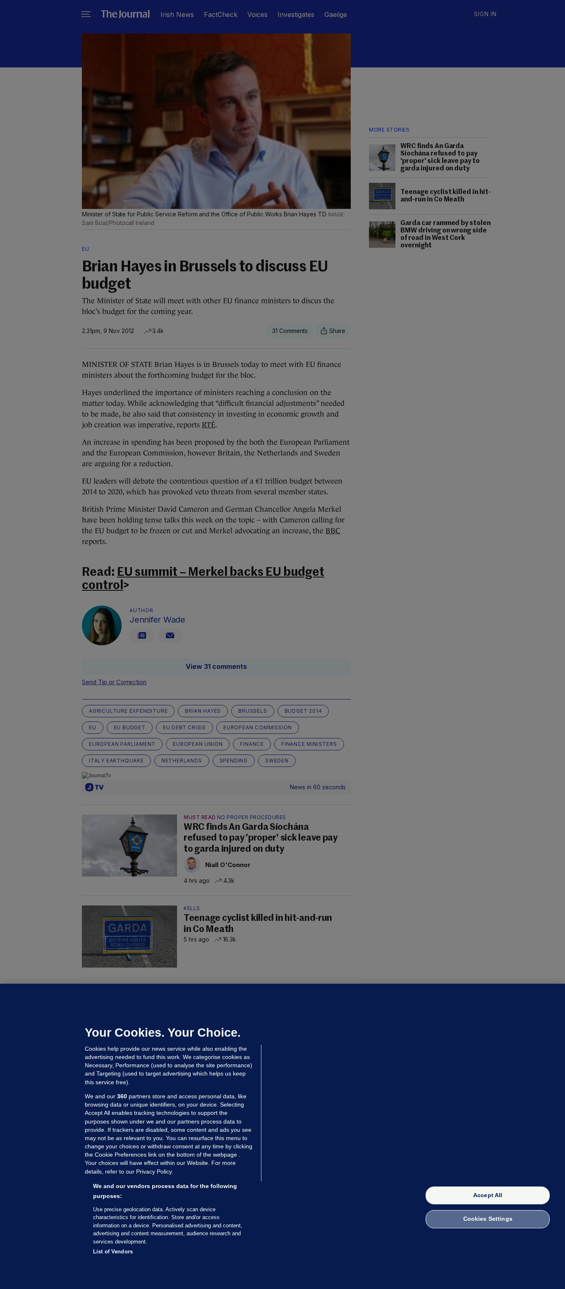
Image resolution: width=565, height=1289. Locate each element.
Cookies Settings (487, 1219)
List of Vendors (113, 1251)
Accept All (487, 1195)
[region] (282, 1136)
